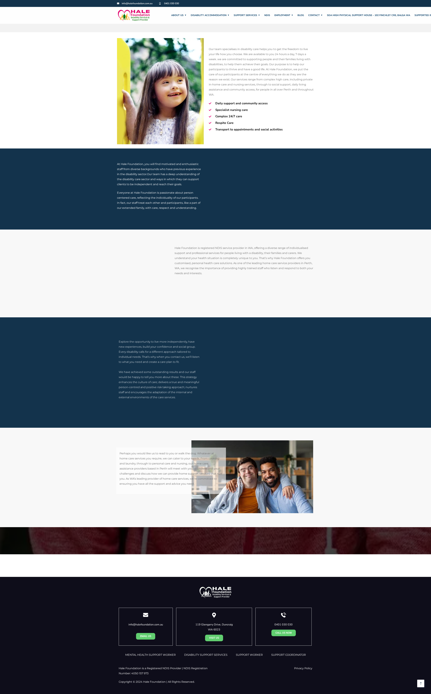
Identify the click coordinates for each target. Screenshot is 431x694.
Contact (314, 15)
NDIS (267, 15)
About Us (177, 15)
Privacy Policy (303, 668)
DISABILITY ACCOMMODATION (208, 15)
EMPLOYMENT (282, 15)
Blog (300, 15)
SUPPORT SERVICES (245, 15)
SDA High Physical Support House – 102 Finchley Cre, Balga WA (368, 15)
